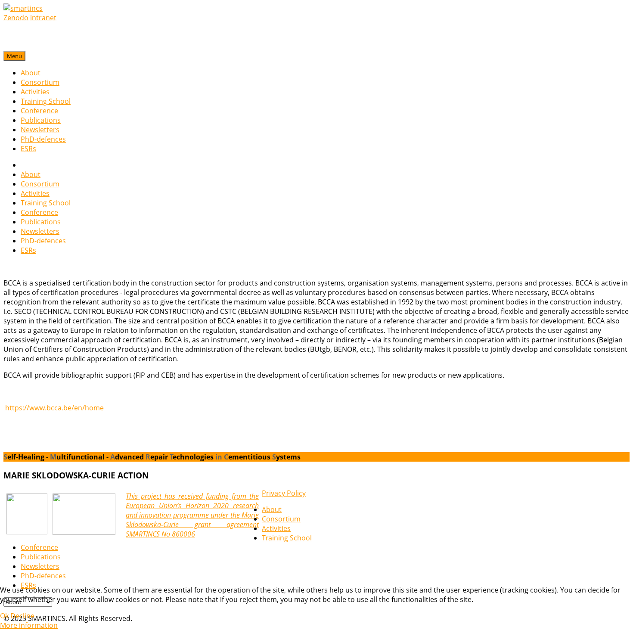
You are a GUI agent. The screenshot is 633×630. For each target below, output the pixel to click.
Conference (39, 110)
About (30, 73)
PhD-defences (43, 139)
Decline (22, 616)
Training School (46, 101)
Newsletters (40, 129)
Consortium (40, 82)
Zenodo (15, 17)
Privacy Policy (284, 493)
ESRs (28, 148)
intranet (43, 17)
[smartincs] (23, 8)
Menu (14, 56)
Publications (41, 120)
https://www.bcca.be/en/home (54, 408)
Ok (4, 616)
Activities (35, 91)
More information (29, 625)
